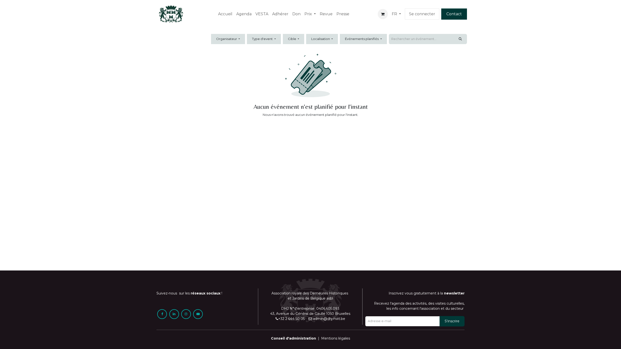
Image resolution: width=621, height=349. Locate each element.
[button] (452, 321)
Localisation (321, 39)
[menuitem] (225, 14)
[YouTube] (198, 314)
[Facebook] (162, 314)
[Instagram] (186, 314)
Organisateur (227, 39)
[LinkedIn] (174, 314)
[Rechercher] (460, 39)
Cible (292, 39)
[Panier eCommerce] (383, 14)
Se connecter (422, 14)
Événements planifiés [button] (362, 39)
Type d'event (262, 39)
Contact (454, 14)
